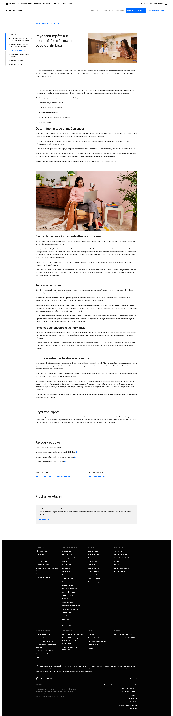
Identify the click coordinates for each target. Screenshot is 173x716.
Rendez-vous (66, 565)
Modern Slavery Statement (128, 705)
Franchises (39, 657)
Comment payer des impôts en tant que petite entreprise (21, 39)
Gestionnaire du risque (44, 574)
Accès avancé (66, 582)
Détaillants (65, 561)
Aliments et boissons (43, 638)
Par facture (40, 558)
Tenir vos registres (18, 50)
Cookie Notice (132, 702)
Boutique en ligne (68, 554)
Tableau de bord (67, 578)
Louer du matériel (94, 578)
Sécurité (134, 695)
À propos (91, 634)
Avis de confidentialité (129, 691)
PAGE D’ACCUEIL (43, 24)
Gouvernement (132, 698)
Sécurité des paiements (44, 577)
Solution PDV (66, 551)
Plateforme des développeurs (72, 634)
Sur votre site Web (42, 565)
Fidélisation (66, 599)
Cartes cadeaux (67, 595)
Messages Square (68, 602)
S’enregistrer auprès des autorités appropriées (19, 45)
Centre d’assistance (121, 554)
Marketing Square (68, 616)
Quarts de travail (68, 585)
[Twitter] (130, 678)
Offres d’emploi (93, 645)
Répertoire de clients (69, 588)
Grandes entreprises (43, 654)
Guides (116, 565)
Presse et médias (94, 638)
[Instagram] (136, 678)
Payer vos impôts (17, 60)
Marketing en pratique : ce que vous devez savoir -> (55, 476)
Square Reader (93, 551)
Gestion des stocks (68, 592)
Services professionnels (44, 650)
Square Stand (93, 561)
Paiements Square (42, 551)
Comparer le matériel (95, 571)
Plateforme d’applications (71, 606)
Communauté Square (121, 568)
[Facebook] (133, 678)
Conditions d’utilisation (129, 688)
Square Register (93, 568)
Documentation (67, 644)
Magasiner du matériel (96, 575)
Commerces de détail (43, 634)
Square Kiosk (92, 565)
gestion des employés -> (97, 476)
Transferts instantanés (70, 609)
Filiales (90, 648)
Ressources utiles (17, 64)
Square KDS (66, 571)
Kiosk (64, 575)
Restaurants (66, 568)
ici (62, 447)
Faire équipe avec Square (97, 641)
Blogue (116, 561)
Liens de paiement (68, 558)
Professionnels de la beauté (46, 641)
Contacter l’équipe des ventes (125, 558)
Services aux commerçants (45, 581)
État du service (119, 571)
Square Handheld (94, 558)
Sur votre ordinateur (43, 561)
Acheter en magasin (95, 582)
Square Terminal (93, 554)
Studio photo (66, 619)
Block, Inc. (133, 709)
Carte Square (66, 612)
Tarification (118, 551)
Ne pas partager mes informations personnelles (120, 685)
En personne (40, 554)
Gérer (56, 24)
